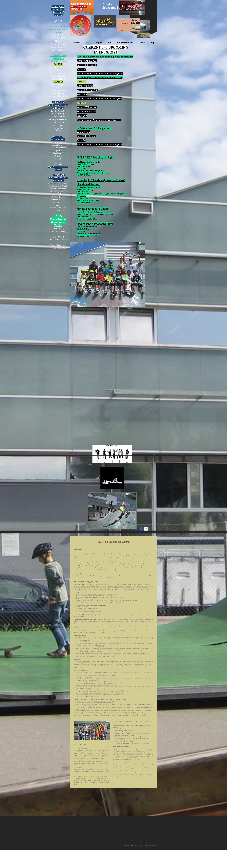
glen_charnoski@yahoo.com (97, 173)
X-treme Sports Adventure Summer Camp (58, 58)
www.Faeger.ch (59, 96)
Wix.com (153, 845)
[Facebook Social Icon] (141, 529)
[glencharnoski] (146, 529)
